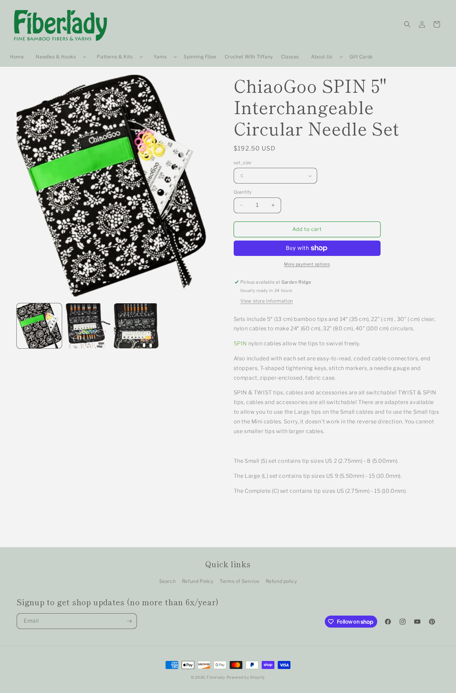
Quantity (243, 192)
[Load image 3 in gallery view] (136, 325)
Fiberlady (216, 677)
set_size (243, 162)
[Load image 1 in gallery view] (39, 325)
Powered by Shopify (246, 677)
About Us (321, 56)
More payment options (307, 264)
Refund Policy (198, 581)
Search (167, 581)
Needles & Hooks (56, 56)
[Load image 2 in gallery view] (87, 325)
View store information (266, 301)
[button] (58, 57)
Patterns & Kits (115, 56)
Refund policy (281, 581)
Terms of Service (239, 581)
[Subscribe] (129, 621)
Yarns (160, 56)
